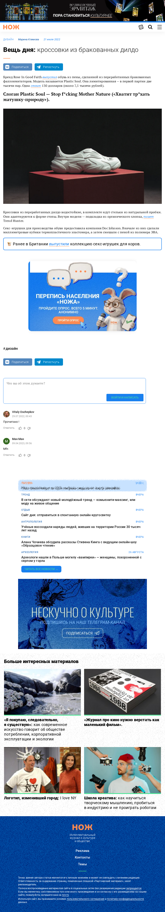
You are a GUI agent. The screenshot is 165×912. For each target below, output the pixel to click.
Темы (82, 864)
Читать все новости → (41, 569)
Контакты (82, 857)
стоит (36, 86)
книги (25, 537)
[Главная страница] (11, 27)
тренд (25, 494)
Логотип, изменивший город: (40, 798)
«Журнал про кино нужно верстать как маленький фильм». (121, 722)
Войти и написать (125, 397)
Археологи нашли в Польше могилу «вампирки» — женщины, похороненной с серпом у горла (81, 559)
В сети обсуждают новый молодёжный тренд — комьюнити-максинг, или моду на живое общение (78, 501)
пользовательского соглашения (85, 899)
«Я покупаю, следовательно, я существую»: (35, 729)
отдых (25, 510)
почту (65, 895)
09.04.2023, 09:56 (22, 443)
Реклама (82, 851)
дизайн (8, 39)
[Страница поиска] (150, 27)
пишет (148, 216)
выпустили (59, 244)
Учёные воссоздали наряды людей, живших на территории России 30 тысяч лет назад (80, 528)
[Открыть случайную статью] (141, 27)
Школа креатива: (120, 803)
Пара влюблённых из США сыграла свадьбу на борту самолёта (70, 488)
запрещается (133, 888)
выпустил (49, 77)
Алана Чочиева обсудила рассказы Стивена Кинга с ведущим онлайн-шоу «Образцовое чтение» (79, 543)
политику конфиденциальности (125, 899)
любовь (26, 483)
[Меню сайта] (159, 27)
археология (29, 552)
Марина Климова (28, 39)
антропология (31, 521)
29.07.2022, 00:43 (22, 416)
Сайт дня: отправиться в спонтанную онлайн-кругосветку (66, 515)
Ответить (8, 427)
